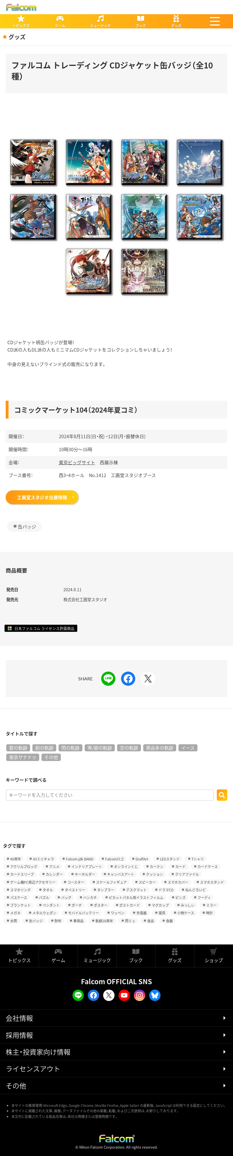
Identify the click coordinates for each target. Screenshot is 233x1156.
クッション (154, 874)
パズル (44, 897)
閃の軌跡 (70, 747)
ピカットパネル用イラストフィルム (136, 897)
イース (188, 747)
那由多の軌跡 (159, 747)
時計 (209, 912)
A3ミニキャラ (43, 858)
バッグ (66, 897)
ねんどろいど (195, 889)
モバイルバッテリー (83, 912)
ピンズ (180, 897)
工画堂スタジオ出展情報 (42, 497)
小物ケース (185, 912)
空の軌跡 (129, 747)
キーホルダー (85, 874)
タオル (48, 889)
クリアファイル (187, 874)
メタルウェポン (44, 912)
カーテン (156, 866)
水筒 (13, 920)
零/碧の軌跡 (100, 747)
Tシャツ (198, 858)
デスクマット (136, 889)
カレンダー (54, 874)
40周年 (15, 858)
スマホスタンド (212, 882)
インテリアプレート (86, 866)
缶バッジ (27, 526)
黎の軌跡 (18, 747)
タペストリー (75, 889)
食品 (150, 920)
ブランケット (20, 905)
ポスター (100, 905)
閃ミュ (130, 920)
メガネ (15, 912)
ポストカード (129, 905)
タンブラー (105, 889)
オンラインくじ (126, 866)
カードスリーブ (22, 874)
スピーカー (147, 882)
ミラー (211, 905)
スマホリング (20, 889)
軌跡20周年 (104, 920)
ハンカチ (90, 897)
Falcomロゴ (114, 858)
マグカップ (160, 905)
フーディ (204, 897)
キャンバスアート (120, 874)
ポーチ (77, 905)
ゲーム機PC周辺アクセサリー (32, 882)
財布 (58, 920)
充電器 (141, 912)
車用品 (78, 920)
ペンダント (51, 905)
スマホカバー (178, 882)
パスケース (18, 897)
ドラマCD (166, 889)
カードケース (207, 866)
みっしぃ (187, 905)
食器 (169, 920)
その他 (51, 757)
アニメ (54, 866)
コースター (75, 882)
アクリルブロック (23, 866)
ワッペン (117, 912)
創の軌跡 (44, 747)
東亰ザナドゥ (22, 757)
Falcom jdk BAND (79, 858)
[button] (215, 21)
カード (180, 866)
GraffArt (142, 858)
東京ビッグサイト (77, 462)
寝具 (162, 912)
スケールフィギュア (111, 882)
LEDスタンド (170, 858)
